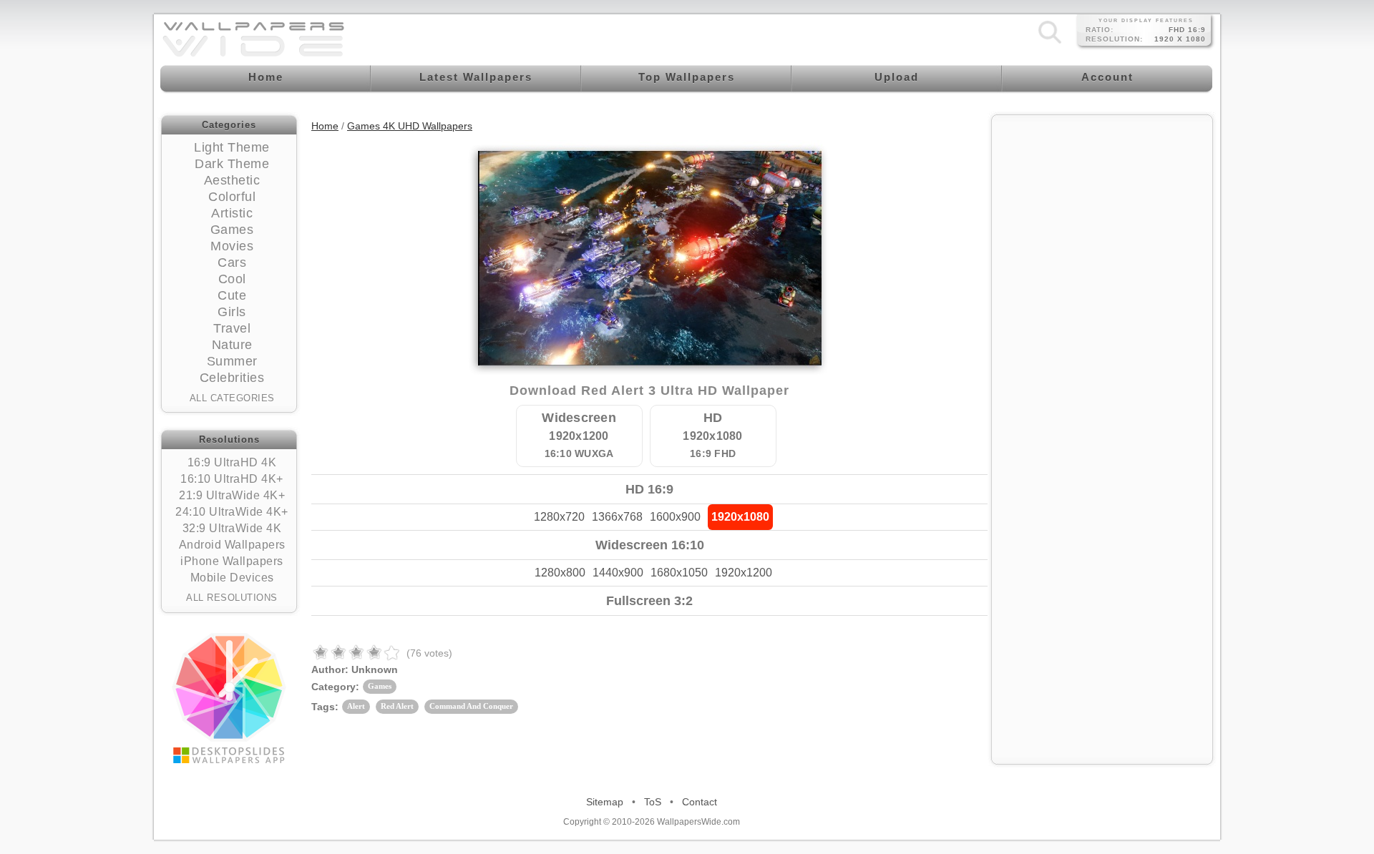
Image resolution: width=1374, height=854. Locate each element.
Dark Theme (232, 164)
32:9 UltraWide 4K (232, 528)
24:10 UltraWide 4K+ (231, 512)
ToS (652, 802)
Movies (231, 246)
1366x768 (617, 517)
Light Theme (232, 147)
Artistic (232, 213)
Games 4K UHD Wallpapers (409, 126)
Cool (232, 279)
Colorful (231, 197)
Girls (232, 312)
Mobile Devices (232, 577)
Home (324, 126)
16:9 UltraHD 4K (232, 462)
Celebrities (232, 377)
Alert (356, 706)
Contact (699, 802)
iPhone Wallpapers (231, 561)
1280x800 (560, 572)
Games (232, 229)
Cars (232, 262)
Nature (232, 345)
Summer (232, 361)
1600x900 (675, 517)
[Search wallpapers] (1050, 43)
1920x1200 (743, 572)
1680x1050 (679, 572)
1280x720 (559, 517)
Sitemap (604, 802)
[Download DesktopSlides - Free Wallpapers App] (229, 698)
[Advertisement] (1102, 212)
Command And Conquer (471, 706)
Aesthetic (232, 180)
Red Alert (397, 706)
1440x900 (618, 572)
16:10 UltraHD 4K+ (231, 479)
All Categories (232, 398)
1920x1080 (740, 517)
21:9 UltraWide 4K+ (232, 495)
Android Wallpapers (232, 545)
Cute (232, 295)
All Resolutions (232, 597)
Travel (231, 328)
